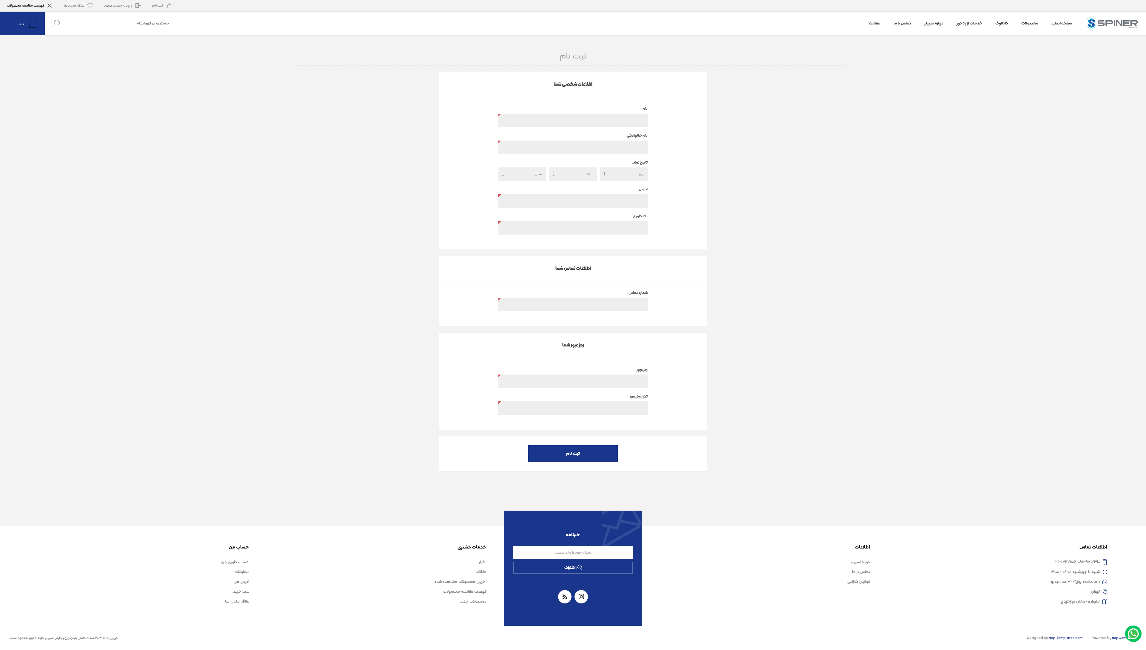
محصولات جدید (473, 601)
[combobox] (121, 23)
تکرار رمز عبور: (638, 396)
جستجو (56, 23)
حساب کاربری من (235, 562)
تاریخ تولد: (640, 162)
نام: (644, 109)
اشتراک (569, 568)
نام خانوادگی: (637, 135)
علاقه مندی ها (237, 601)
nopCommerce (1124, 638)
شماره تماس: (637, 293)
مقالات (480, 572)
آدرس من (241, 582)
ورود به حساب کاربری (118, 5)
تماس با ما (861, 572)
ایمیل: (642, 189)
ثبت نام (157, 5)
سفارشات (241, 572)
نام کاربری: (639, 216)
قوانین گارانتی (858, 582)
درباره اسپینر (860, 562)
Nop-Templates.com (1065, 638)
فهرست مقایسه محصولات (25, 5)
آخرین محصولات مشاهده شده (460, 582)
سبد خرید (241, 592)
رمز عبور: (641, 369)
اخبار (482, 562)
